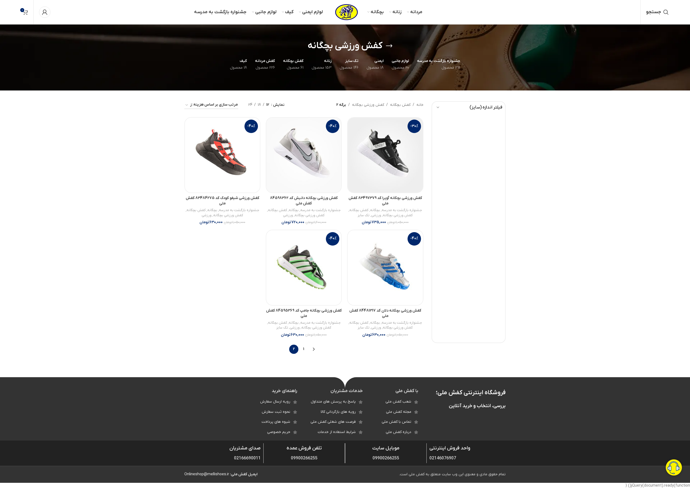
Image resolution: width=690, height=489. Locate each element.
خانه (419, 104)
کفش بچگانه (400, 104)
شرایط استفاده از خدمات (337, 432)
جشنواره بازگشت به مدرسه (402, 210)
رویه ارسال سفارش (275, 401)
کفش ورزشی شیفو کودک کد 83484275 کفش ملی (222, 200)
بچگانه (375, 210)
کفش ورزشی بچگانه (368, 104)
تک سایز (364, 215)
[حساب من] (44, 12)
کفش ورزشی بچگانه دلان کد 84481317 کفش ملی (385, 313)
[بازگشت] (389, 46)
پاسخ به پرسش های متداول (333, 401)
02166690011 (247, 458)
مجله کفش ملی (398, 411)
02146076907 (442, 458)
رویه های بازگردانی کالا (338, 411)
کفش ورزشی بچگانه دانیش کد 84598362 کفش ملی (304, 200)
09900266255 (385, 458)
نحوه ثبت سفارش (276, 411)
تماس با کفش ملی (396, 421)
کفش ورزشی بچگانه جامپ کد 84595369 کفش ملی (304, 313)
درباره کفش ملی (398, 432)
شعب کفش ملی (398, 401)
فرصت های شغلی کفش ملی (333, 421)
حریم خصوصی (278, 432)
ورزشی (376, 215)
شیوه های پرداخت (275, 421)
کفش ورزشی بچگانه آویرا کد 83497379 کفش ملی (385, 200)
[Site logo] (346, 12)
